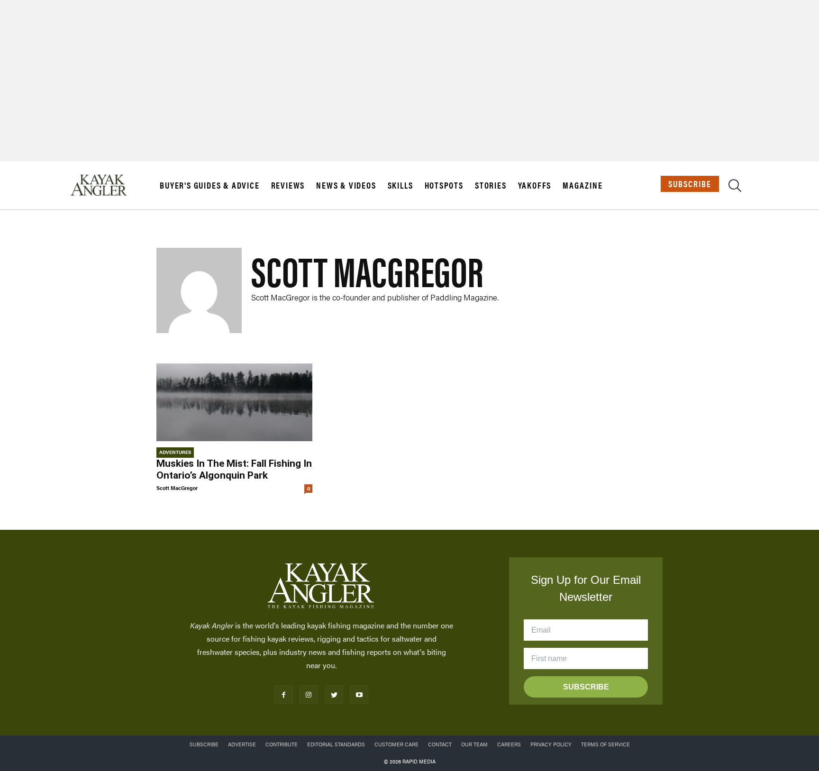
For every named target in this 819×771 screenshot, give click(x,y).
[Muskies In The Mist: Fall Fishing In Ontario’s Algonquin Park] (234, 402)
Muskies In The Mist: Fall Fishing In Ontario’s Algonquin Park (234, 469)
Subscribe (689, 184)
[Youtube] (359, 694)
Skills (400, 185)
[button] (734, 187)
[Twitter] (334, 694)
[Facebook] (283, 694)
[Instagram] (309, 694)
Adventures (175, 452)
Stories (491, 185)
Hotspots (444, 185)
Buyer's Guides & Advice (209, 185)
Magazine (582, 185)
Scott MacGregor (177, 487)
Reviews (288, 185)
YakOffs (535, 185)
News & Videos (346, 185)
